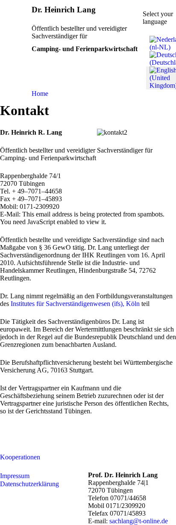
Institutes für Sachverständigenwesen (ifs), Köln (75, 303)
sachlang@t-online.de (138, 521)
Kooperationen (20, 457)
